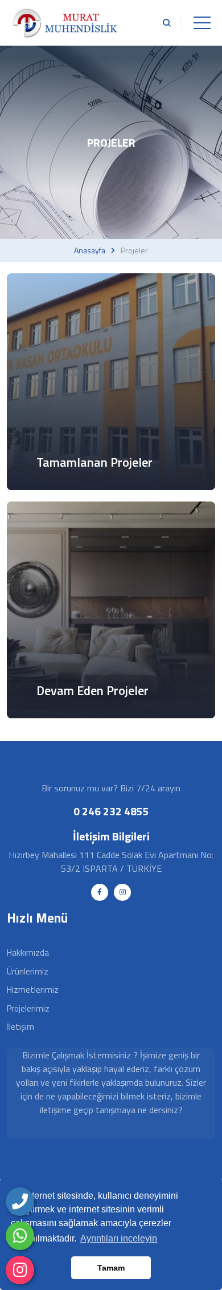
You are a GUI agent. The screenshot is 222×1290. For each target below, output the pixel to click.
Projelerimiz (28, 1008)
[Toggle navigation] (202, 22)
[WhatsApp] (20, 1236)
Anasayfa (89, 250)
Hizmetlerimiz (33, 989)
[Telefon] (20, 1201)
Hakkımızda (28, 952)
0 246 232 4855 (111, 811)
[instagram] (20, 1270)
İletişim (20, 1026)
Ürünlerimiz (27, 971)
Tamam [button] (111, 1267)
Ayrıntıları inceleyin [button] (118, 1238)
